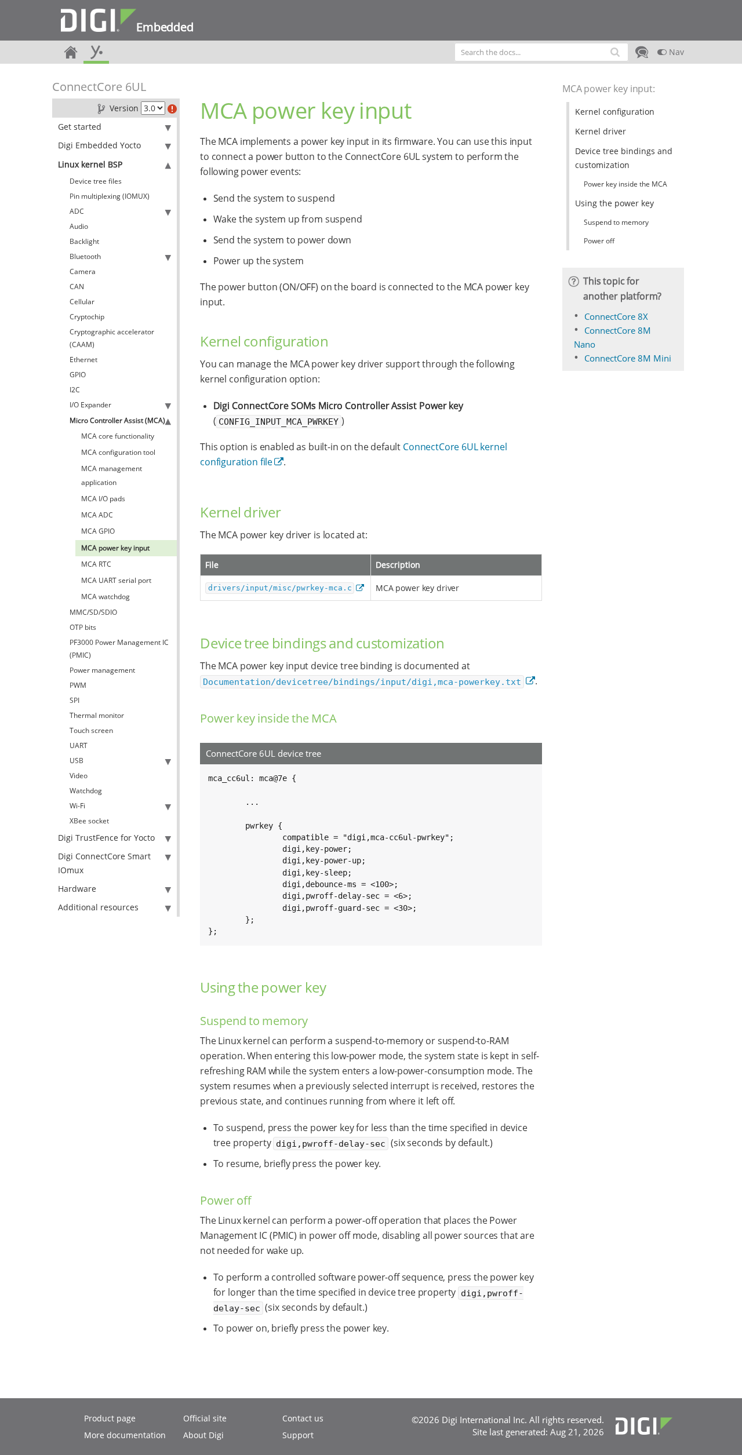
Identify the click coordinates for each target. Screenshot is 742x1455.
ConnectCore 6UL (99, 86)
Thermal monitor (97, 715)
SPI (74, 700)
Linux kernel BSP (90, 164)
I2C (75, 390)
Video (79, 776)
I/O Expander (90, 405)
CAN (77, 286)
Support (298, 1435)
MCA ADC (97, 515)
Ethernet (83, 359)
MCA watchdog (105, 596)
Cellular (82, 302)
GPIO (78, 375)
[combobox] (541, 52)
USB (76, 760)
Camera (83, 271)
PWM (78, 685)
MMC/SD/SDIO (93, 612)
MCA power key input (115, 548)
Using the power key (614, 203)
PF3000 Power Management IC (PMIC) (119, 648)
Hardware (77, 888)
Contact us (302, 1418)
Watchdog (86, 791)
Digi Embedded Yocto (99, 145)
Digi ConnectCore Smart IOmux (104, 863)
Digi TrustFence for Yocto (106, 837)
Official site (205, 1418)
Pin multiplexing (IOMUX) (110, 196)
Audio (79, 226)
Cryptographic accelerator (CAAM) (112, 338)
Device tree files (96, 181)
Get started (79, 126)
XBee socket (89, 821)
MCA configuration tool (118, 452)
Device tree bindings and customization (623, 157)
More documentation (125, 1435)
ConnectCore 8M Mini (627, 358)
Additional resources (98, 907)
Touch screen (91, 730)
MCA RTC (96, 564)
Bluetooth (85, 256)
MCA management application (111, 475)
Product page (110, 1418)
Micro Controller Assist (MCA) (117, 420)
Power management (102, 670)
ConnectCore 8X (616, 316)
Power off (599, 241)
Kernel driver (600, 131)
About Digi (203, 1435)
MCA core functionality (117, 436)
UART (79, 745)
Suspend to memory (616, 222)
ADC (77, 211)
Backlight (84, 241)
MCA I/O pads (103, 499)
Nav (675, 51)
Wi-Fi (77, 806)
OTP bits (83, 627)
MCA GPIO (98, 531)
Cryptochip (87, 317)
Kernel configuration (614, 111)
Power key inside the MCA (625, 184)
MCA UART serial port (116, 580)
